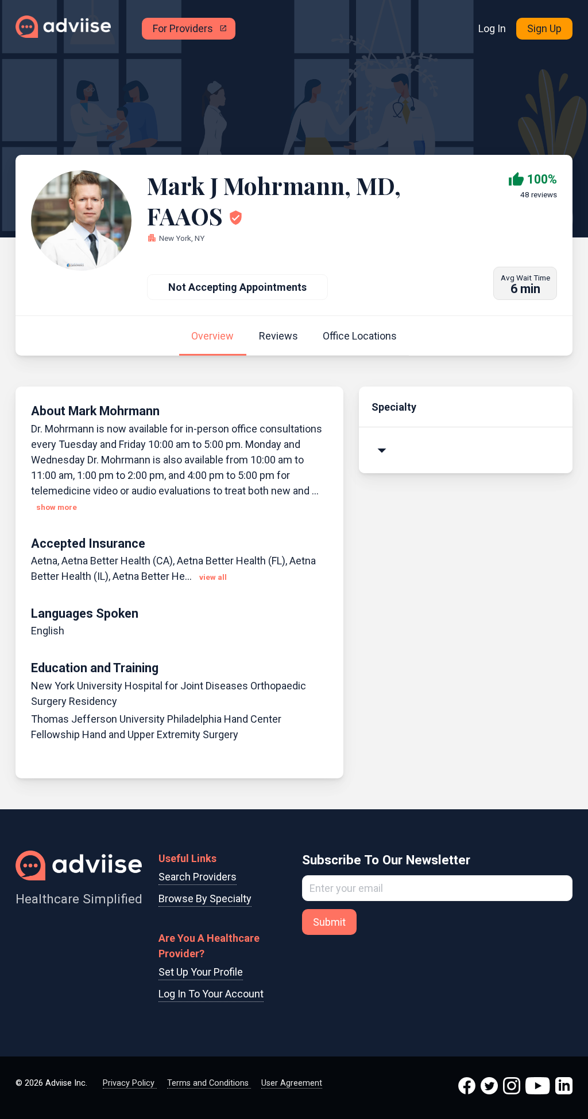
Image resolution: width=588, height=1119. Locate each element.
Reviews (278, 336)
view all (213, 577)
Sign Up (544, 28)
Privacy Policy (130, 1083)
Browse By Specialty (205, 898)
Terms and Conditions (209, 1083)
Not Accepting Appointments (237, 287)
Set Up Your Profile (200, 972)
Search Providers (197, 877)
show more (56, 507)
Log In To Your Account (211, 994)
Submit (329, 922)
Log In (492, 28)
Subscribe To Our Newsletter (386, 859)
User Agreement (291, 1083)
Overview (212, 336)
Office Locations (360, 336)
